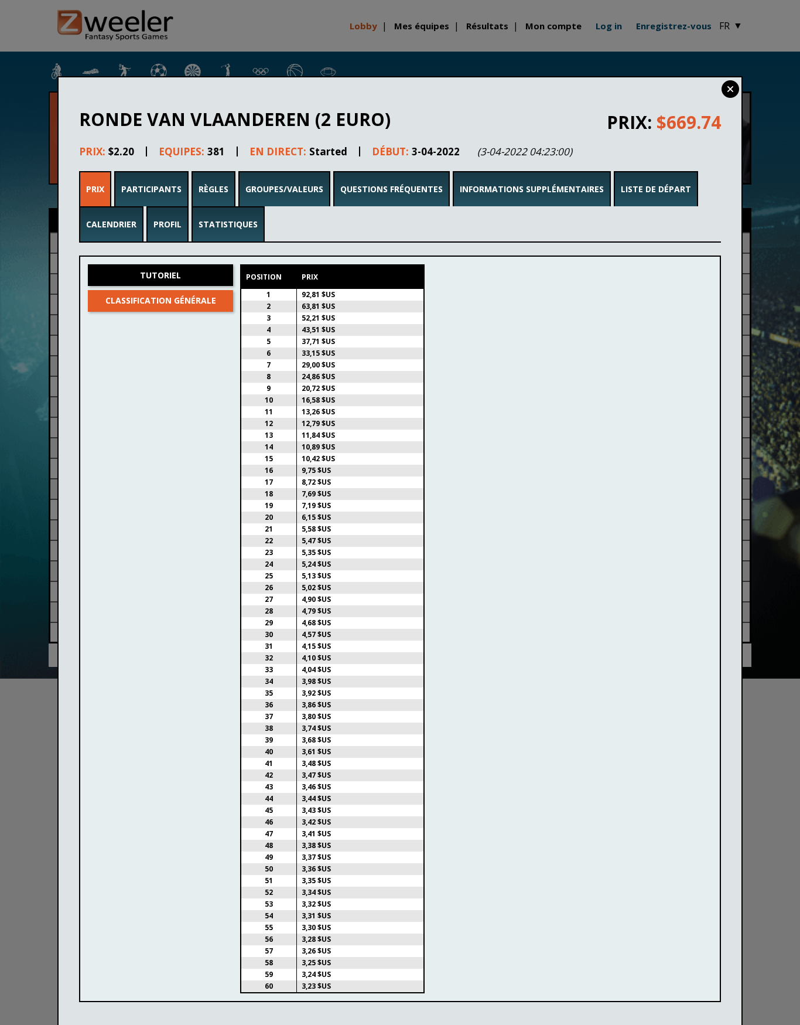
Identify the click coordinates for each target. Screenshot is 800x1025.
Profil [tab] (167, 224)
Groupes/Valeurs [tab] (284, 189)
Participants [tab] (151, 189)
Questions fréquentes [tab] (391, 189)
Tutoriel (160, 275)
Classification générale (160, 300)
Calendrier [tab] (111, 224)
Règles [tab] (213, 189)
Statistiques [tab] (228, 224)
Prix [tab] (95, 189)
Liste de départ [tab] (656, 189)
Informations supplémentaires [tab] (532, 189)
